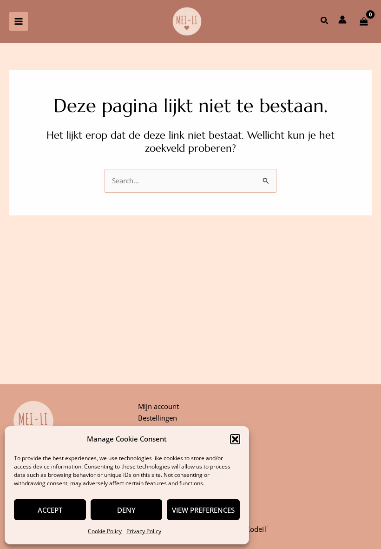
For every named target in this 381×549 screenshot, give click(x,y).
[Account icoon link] (342, 19)
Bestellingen (157, 417)
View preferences (203, 510)
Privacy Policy (143, 531)
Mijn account (158, 406)
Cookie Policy (105, 531)
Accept (50, 510)
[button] (235, 439)
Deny (126, 510)
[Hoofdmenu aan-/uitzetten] (18, 21)
